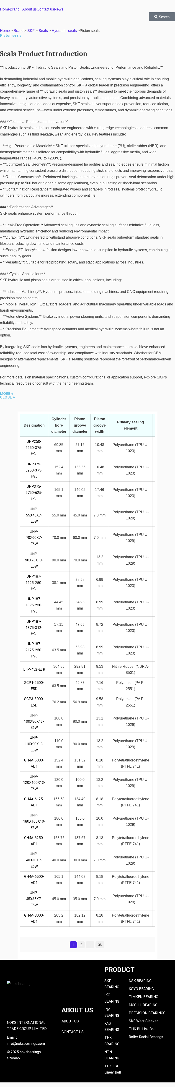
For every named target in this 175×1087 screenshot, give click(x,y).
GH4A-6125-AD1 (34, 802)
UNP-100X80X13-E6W (34, 721)
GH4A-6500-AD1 (34, 879)
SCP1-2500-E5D (34, 685)
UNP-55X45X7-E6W (34, 515)
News (58, 9)
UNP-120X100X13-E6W (34, 782)
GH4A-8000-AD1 (34, 918)
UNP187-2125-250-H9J (34, 650)
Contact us (45, 9)
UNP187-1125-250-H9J (34, 582)
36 (100, 945)
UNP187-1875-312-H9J (34, 627)
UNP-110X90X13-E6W (34, 743)
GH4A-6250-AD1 (34, 841)
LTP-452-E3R (34, 669)
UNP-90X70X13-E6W (34, 560)
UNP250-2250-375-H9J (34, 447)
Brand (15, 9)
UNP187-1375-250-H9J (34, 605)
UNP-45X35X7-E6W (34, 899)
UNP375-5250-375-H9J (34, 470)
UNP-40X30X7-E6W (34, 860)
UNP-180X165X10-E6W (34, 821)
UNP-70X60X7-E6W (34, 537)
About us (29, 9)
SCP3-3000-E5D (34, 702)
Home (5, 9)
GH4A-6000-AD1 (34, 763)
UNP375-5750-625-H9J (34, 492)
